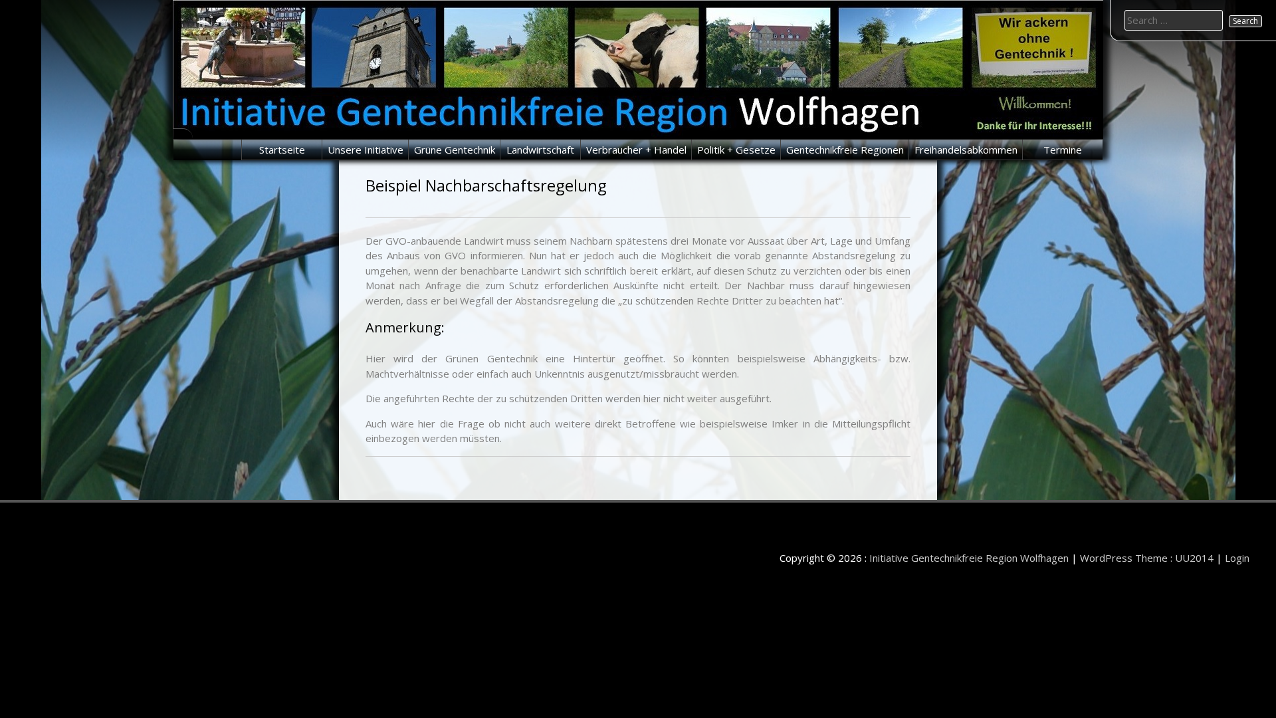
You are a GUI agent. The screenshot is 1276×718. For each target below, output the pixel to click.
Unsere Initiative (365, 149)
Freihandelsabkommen (965, 149)
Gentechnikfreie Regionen (845, 149)
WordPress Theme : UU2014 (1147, 557)
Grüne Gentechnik (454, 149)
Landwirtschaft (540, 149)
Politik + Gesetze (736, 149)
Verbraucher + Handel (636, 149)
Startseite (282, 149)
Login (1237, 557)
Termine (1062, 149)
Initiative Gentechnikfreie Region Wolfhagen (969, 557)
